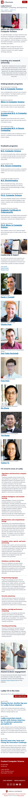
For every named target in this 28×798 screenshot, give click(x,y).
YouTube (17, 784)
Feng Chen (5, 381)
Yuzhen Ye (5, 463)
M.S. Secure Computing (11, 166)
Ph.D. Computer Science (11, 195)
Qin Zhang (5, 408)
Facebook (11, 784)
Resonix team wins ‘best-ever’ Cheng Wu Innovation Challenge (14, 741)
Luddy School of (14, 6)
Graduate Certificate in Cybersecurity (11, 211)
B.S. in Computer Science (12, 89)
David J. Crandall (7, 297)
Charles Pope (6, 324)
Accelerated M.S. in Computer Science (14, 114)
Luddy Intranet (7, 780)
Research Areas (5, 270)
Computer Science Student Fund (9, 680)
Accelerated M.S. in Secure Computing (12, 129)
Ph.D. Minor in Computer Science (11, 226)
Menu (24, 2)
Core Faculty (4, 266)
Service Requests (19, 780)
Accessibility (4, 793)
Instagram (14, 784)
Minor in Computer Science (12, 102)
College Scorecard (11, 793)
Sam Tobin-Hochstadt (9, 353)
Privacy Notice (23, 793)
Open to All (17, 793)
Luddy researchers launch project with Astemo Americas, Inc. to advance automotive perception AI (13, 721)
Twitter (8, 784)
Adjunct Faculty (5, 268)
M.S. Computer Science (11, 151)
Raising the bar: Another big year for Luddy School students (14, 704)
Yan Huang (5, 435)
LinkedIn (20, 784)
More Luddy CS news (20, 696)
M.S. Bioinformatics (9, 180)
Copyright (6, 795)
